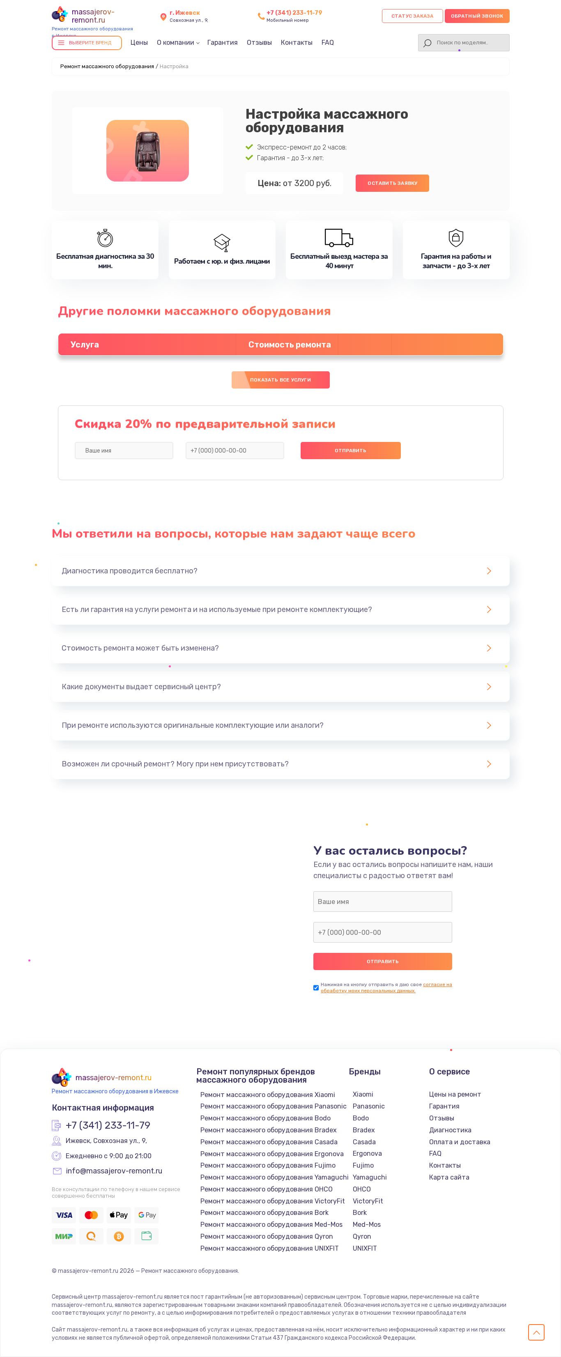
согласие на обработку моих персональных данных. (386, 988)
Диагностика (450, 1130)
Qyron (362, 1236)
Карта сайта (449, 1177)
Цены (139, 42)
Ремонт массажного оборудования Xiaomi (267, 1095)
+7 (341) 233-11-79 (294, 12)
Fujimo (363, 1165)
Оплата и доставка (459, 1142)
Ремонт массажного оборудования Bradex (268, 1130)
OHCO (362, 1189)
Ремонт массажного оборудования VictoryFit (272, 1201)
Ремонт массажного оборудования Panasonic (273, 1106)
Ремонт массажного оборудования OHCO (266, 1189)
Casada (364, 1142)
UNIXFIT (365, 1248)
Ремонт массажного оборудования (107, 66)
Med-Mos (367, 1224)
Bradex (364, 1130)
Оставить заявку (392, 183)
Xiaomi (363, 1094)
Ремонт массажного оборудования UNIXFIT (269, 1248)
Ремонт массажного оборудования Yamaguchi (274, 1177)
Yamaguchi (370, 1177)
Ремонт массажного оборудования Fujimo (268, 1165)
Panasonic (369, 1106)
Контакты (297, 42)
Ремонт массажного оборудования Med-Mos (271, 1224)
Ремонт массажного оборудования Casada (269, 1142)
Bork (360, 1213)
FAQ (328, 42)
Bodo (361, 1118)
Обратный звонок (477, 16)
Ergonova (367, 1153)
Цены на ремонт (455, 1094)
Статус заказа (412, 16)
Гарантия (222, 42)
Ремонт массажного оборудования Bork (264, 1213)
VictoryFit (368, 1201)
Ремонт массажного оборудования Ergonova (272, 1154)
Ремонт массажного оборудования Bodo (265, 1118)
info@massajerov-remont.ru (114, 1171)
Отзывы (259, 42)
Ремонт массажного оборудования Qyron (266, 1236)
